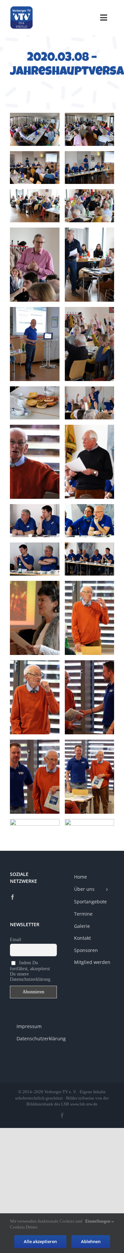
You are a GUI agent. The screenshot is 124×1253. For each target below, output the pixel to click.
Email (15, 939)
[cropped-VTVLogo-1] (21, 8)
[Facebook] (12, 897)
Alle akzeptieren (40, 1241)
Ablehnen (91, 1241)
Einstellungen (98, 1221)
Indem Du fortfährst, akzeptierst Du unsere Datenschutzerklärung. (31, 971)
